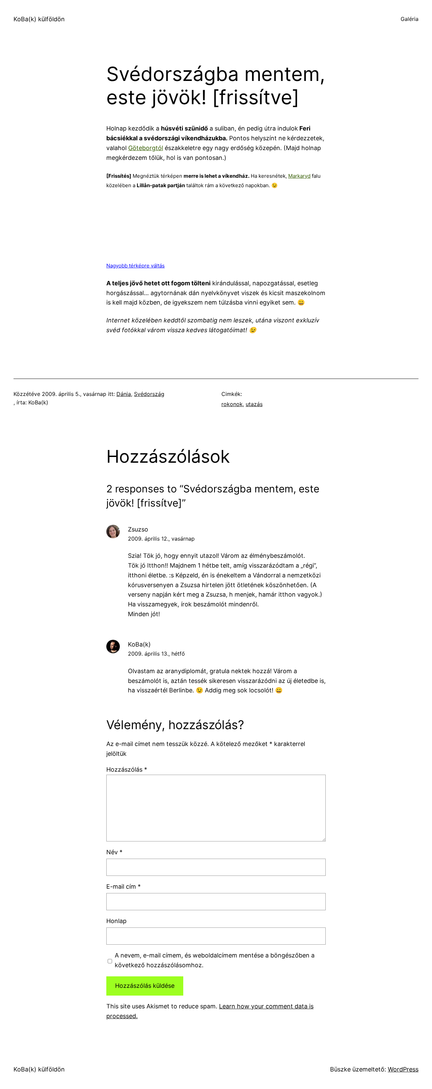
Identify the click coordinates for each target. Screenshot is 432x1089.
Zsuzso (138, 529)
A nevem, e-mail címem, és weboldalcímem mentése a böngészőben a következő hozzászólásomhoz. (215, 960)
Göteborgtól (145, 147)
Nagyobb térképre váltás (135, 265)
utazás (254, 404)
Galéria (409, 19)
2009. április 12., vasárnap (161, 538)
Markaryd (299, 176)
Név (114, 852)
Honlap (116, 920)
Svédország (149, 394)
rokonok (232, 404)
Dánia (123, 394)
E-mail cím (123, 886)
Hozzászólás (126, 769)
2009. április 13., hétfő (156, 653)
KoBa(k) (139, 644)
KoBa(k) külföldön (39, 19)
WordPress (403, 1069)
